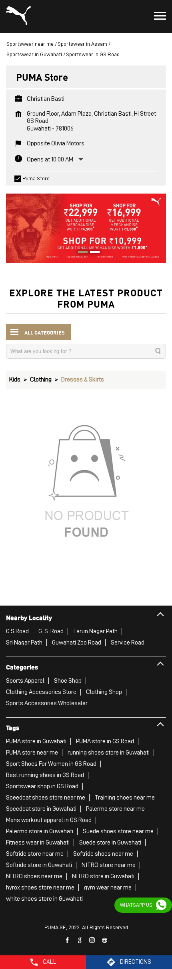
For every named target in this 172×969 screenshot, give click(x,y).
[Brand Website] (104, 940)
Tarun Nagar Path (95, 631)
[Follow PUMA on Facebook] (67, 940)
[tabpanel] (86, 224)
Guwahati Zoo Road (76, 642)
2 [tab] (92, 253)
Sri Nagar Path (24, 642)
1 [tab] (80, 253)
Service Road (127, 642)
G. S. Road (51, 631)
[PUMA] (18, 16)
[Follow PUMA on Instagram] (92, 940)
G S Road (17, 631)
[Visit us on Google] (80, 940)
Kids (14, 379)
